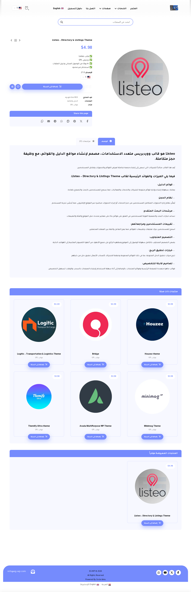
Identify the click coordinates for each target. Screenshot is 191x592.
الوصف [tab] (104, 142)
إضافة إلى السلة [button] (150, 365)
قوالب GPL (74, 105)
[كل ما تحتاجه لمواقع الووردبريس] (174, 8)
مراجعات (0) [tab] (85, 142)
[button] (26, 8)
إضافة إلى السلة (50, 87)
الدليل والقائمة (72, 101)
